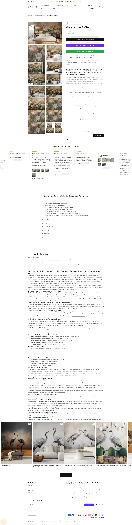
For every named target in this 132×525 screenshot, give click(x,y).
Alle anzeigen (66, 475)
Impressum (85, 521)
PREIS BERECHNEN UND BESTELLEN (85, 39)
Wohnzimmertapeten (71, 325)
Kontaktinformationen (77, 521)
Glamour (33, 363)
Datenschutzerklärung (59, 521)
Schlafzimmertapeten (78, 316)
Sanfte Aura (34, 354)
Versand (70, 521)
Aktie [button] (68, 139)
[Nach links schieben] (62, 471)
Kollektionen (31, 490)
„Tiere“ (52, 419)
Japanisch (34, 359)
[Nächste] (129, 168)
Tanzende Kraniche (6, 465)
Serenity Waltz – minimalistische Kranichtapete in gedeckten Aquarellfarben (47, 466)
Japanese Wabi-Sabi (34, 308)
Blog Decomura (32, 488)
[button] (47, 5)
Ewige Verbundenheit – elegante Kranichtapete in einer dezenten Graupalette (112, 466)
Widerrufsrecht (49, 521)
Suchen (30, 485)
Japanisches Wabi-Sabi (38, 348)
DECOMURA (34, 521)
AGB (66, 521)
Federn (33, 350)
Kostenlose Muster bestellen (85, 51)
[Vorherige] (2, 168)
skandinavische (70, 331)
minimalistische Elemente (35, 333)
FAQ (29, 492)
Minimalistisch (35, 361)
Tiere (32, 352)
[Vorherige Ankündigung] (51, 1)
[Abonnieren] (51, 504)
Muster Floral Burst (123, 174)
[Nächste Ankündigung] (80, 1)
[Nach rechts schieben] (69, 471)
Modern (33, 365)
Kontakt (30, 495)
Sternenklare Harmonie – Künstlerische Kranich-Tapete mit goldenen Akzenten (78, 466)
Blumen (33, 356)
